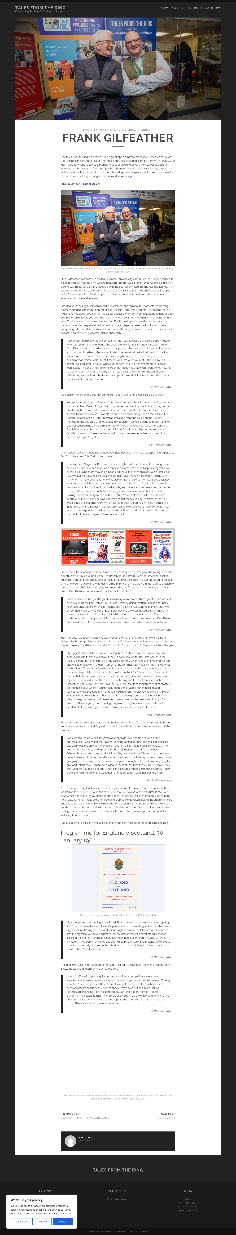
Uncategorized (140, 130)
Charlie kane (166, 1118)
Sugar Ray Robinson (96, 464)
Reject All (42, 1221)
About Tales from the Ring (179, 8)
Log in (188, 1199)
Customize (21, 1221)
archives (117, 130)
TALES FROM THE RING (40, 7)
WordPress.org (188, 1210)
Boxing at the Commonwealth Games (85, 1118)
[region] (41, 1212)
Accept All (62, 1221)
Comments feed (188, 1206)
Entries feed (188, 1203)
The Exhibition (211, 8)
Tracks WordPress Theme (104, 1231)
